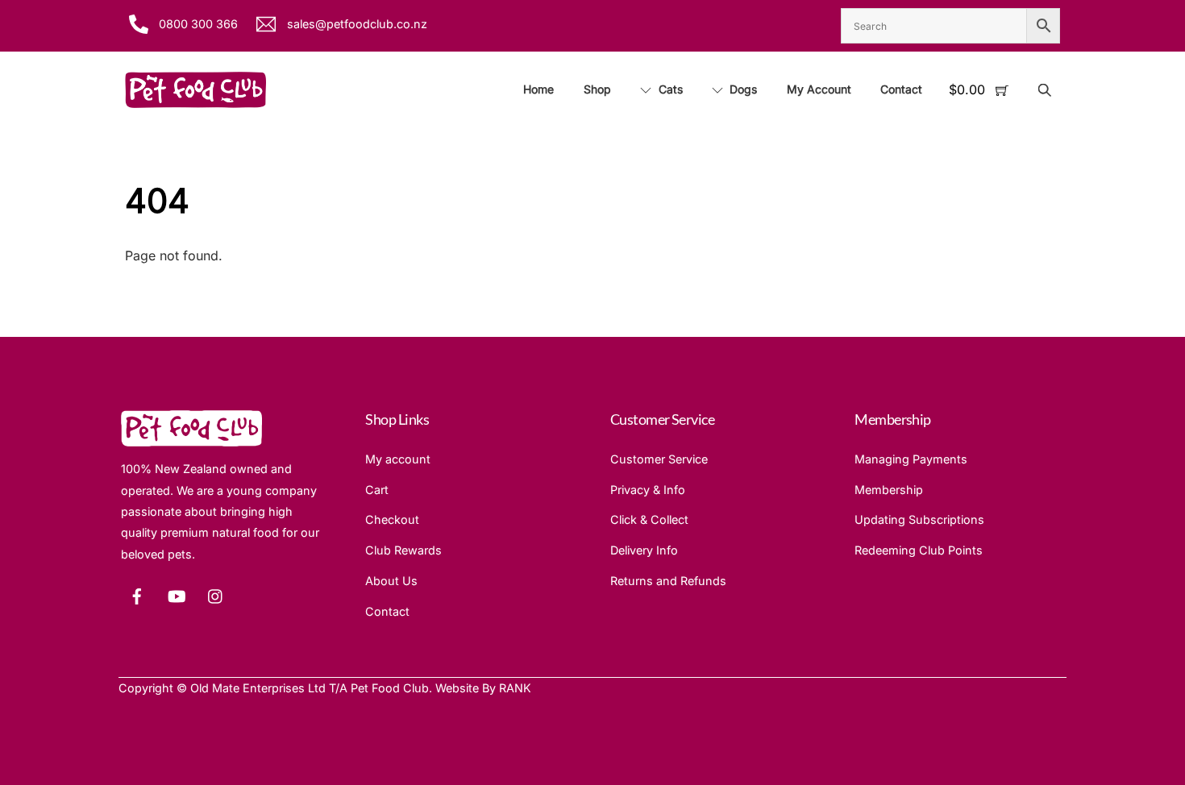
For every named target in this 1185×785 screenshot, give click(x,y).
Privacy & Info (647, 489)
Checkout (392, 519)
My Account (819, 89)
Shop (597, 89)
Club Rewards (403, 550)
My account (397, 459)
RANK (515, 688)
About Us (391, 581)
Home (538, 89)
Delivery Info (644, 550)
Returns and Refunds (668, 581)
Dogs (741, 89)
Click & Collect (649, 519)
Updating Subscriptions (919, 519)
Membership (888, 489)
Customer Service (659, 459)
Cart (377, 489)
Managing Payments (910, 459)
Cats (669, 89)
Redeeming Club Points (918, 550)
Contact (901, 89)
